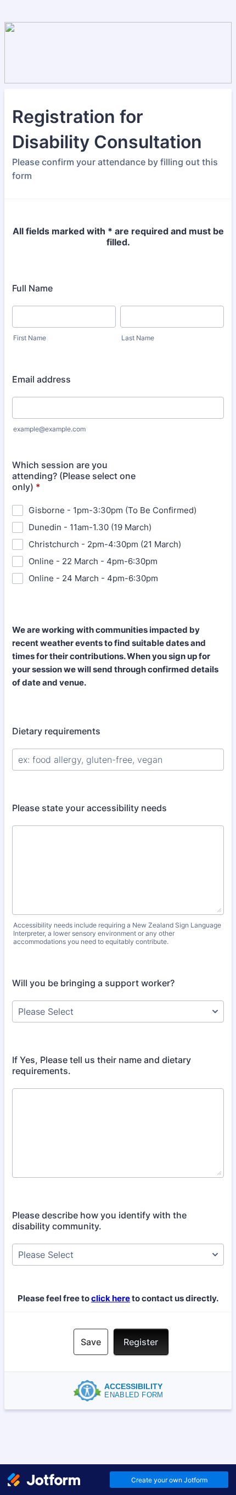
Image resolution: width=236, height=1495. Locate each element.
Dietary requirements (56, 731)
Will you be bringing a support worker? (93, 982)
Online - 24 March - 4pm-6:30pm (93, 578)
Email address (41, 379)
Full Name (32, 288)
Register (140, 1341)
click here (110, 1298)
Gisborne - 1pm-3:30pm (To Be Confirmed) (112, 510)
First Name (29, 338)
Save (91, 1341)
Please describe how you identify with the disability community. (99, 1221)
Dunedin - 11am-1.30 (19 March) (90, 527)
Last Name (137, 338)
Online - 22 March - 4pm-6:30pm (93, 561)
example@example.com (49, 429)
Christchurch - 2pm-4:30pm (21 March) (105, 544)
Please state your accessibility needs (89, 807)
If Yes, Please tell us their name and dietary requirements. (101, 1065)
